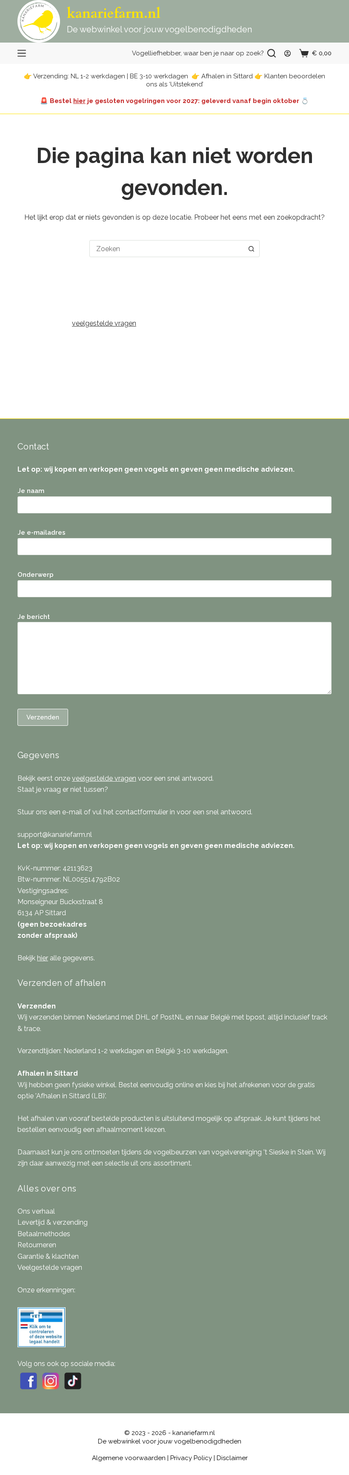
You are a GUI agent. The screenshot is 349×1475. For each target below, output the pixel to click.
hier (79, 101)
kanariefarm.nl (113, 13)
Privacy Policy (191, 1458)
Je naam (30, 491)
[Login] (287, 53)
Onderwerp (35, 575)
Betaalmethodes (43, 1234)
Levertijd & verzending (52, 1222)
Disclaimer (232, 1458)
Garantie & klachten (48, 1256)
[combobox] (166, 248)
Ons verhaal (36, 1211)
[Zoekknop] (251, 249)
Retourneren (36, 1245)
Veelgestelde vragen (49, 1267)
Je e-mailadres (41, 532)
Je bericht (33, 617)
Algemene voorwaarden (129, 1458)
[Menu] (21, 53)
